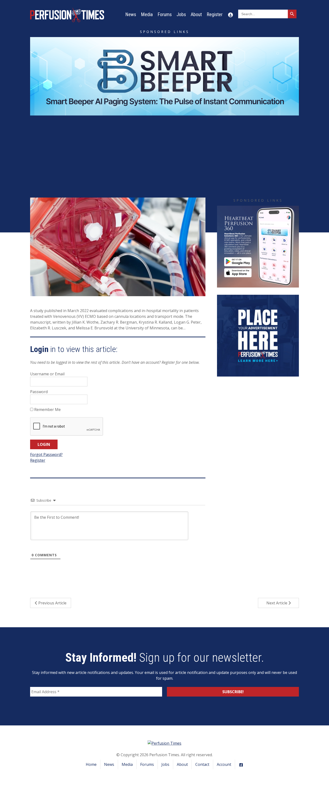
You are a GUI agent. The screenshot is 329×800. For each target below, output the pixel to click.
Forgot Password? (46, 454)
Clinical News (183, 160)
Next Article (277, 603)
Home (91, 764)
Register (215, 14)
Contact (202, 764)
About (196, 14)
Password (39, 391)
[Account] (230, 14)
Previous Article (51, 603)
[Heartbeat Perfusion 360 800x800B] (258, 246)
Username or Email (47, 374)
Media (147, 14)
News (130, 14)
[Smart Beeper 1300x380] (164, 75)
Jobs (181, 14)
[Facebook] (241, 764)
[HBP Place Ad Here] (258, 335)
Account (224, 764)
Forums (165, 14)
